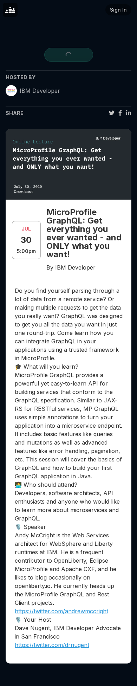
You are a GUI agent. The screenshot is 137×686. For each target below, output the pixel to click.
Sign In (118, 10)
